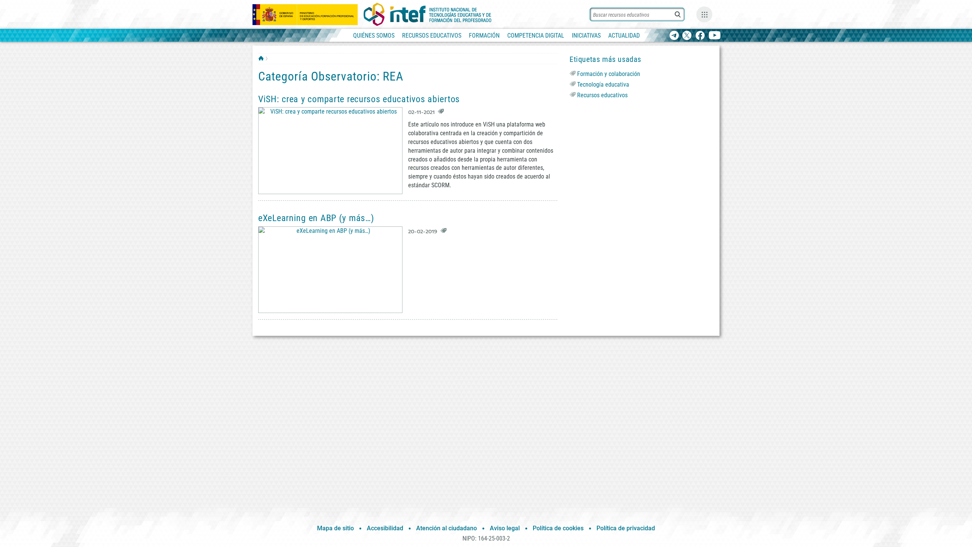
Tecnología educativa (603, 84)
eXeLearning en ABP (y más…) (316, 218)
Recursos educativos (602, 95)
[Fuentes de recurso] (704, 14)
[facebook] (700, 36)
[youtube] (714, 36)
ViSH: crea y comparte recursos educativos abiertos (359, 99)
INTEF (261, 58)
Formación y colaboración (608, 73)
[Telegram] (674, 36)
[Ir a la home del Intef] (427, 14)
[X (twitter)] (687, 36)
